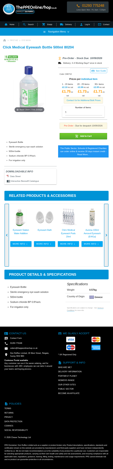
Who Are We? (65, 367)
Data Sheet (15, 176)
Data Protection (13, 421)
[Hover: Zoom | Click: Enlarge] (29, 88)
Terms (7, 408)
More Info (20, 244)
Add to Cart (83, 136)
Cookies (8, 426)
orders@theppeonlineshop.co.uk (21, 348)
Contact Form (13, 338)
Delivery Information (70, 372)
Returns (9, 413)
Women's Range (66, 380)
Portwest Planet (67, 376)
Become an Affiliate (69, 393)
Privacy (8, 417)
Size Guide (98, 71)
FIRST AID (14, 40)
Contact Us (15, 333)
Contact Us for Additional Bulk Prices (83, 100)
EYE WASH (26, 40)
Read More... (83, 154)
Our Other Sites (67, 385)
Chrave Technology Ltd (21, 437)
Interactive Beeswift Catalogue (23, 181)
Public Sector (66, 389)
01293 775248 (90, 6)
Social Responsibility (16, 430)
